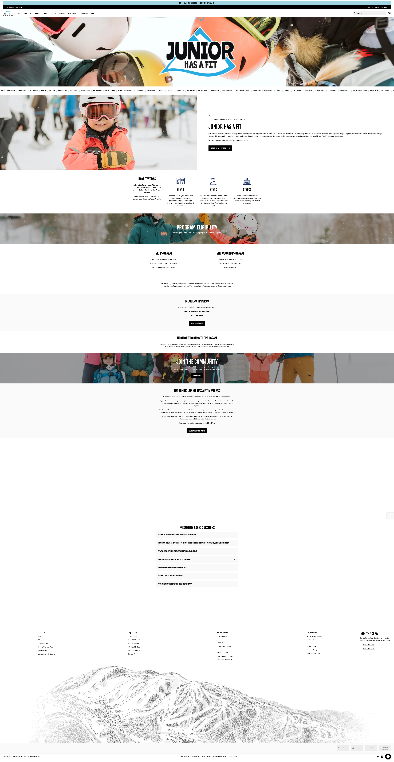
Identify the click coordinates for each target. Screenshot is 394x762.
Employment (42, 650)
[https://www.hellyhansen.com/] (371, 748)
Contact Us (131, 654)
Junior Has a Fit (223, 633)
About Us (41, 633)
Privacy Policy (312, 646)
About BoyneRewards (314, 636)
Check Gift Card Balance (136, 640)
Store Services (222, 653)
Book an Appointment (197, 431)
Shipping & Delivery (134, 647)
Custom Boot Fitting (224, 646)
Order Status (132, 636)
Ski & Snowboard (222, 636)
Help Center (132, 633)
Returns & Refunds (134, 650)
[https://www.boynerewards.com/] (357, 748)
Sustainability (43, 643)
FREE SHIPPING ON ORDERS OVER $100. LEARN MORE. (243, 3)
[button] (388, 756)
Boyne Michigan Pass (45, 647)
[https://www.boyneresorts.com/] (343, 748)
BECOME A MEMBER (218, 148)
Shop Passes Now (197, 323)
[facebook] (382, 757)
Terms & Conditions (313, 653)
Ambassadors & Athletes (46, 654)
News (40, 636)
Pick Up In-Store (133, 643)
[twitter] (378, 757)
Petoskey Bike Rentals (224, 660)
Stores (40, 640)
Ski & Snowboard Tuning (225, 656)
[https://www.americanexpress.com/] (385, 748)
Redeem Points (312, 640)
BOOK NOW (196, 376)
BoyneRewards (312, 633)
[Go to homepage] (8, 13)
